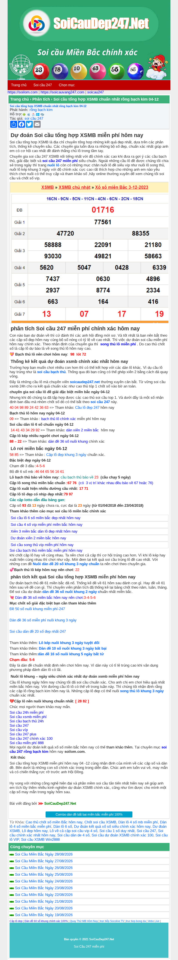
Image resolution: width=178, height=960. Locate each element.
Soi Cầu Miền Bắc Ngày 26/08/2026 (44, 868)
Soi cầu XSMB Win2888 (40, 840)
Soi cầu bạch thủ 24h (27, 721)
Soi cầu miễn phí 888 (27, 743)
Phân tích (41, 99)
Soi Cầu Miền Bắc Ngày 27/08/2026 (44, 861)
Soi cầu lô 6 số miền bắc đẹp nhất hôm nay (46, 518)
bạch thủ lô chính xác (58, 419)
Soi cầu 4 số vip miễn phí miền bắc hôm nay (46, 525)
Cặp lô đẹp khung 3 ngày (66, 455)
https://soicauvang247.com (62, 92)
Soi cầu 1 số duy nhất (117, 831)
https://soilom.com (23, 92)
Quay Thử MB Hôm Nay (84, 921)
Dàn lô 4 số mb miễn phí (138, 822)
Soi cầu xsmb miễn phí (28, 717)
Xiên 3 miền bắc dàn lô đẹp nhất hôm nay (44, 531)
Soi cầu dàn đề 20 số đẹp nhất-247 (38, 631)
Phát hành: (19, 110)
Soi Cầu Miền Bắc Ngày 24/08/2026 (44, 881)
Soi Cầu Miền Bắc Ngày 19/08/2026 (44, 915)
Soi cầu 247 (42, 85)
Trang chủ (18, 85)
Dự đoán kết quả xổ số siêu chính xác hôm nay (112, 826)
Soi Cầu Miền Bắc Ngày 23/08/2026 (44, 888)
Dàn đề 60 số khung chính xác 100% (46, 921)
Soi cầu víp (19, 730)
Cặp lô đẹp (16, 921)
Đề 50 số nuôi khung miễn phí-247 (37, 609)
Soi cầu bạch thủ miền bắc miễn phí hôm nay (46, 550)
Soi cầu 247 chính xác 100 (31, 739)
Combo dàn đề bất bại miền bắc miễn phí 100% (89, 814)
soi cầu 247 (34, 118)
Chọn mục (67, 85)
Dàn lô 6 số (62, 826)
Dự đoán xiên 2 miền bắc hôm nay (38, 538)
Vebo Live (154, 921)
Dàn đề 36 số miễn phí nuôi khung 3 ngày (43, 620)
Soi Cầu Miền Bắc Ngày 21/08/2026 (44, 901)
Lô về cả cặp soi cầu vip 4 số (73, 831)
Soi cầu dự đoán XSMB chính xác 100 (122, 835)
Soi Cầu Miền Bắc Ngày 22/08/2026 (44, 895)
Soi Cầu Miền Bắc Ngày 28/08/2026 (44, 854)
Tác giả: (16, 118)
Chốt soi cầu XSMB (100, 822)
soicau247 (95, 92)
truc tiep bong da (136, 921)
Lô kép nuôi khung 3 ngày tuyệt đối (69, 643)
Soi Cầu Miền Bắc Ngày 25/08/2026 (44, 874)
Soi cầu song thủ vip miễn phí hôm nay (42, 545)
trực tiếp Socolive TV (112, 921)
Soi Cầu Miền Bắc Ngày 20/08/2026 (44, 908)
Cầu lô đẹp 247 (87, 408)
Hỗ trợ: (16, 114)
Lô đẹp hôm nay (35, 831)
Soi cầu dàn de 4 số (73, 835)
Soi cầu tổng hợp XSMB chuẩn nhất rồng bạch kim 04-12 (48, 106)
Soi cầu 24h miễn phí (27, 712)
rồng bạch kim (41, 110)
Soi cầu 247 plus (23, 734)
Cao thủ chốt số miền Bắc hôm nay (54, 822)
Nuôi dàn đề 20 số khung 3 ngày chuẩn (66, 564)
